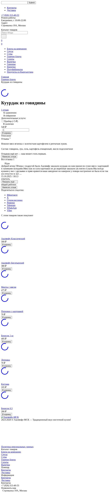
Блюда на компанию (17, 49)
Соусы (10, 51)
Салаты (10, 59)
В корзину (6, 133)
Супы (9, 54)
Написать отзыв (9, 157)
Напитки (11, 67)
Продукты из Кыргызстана (20, 72)
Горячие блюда (14, 56)
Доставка (11, 10)
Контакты (11, 7)
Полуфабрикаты (15, 69)
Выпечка (11, 61)
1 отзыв (5, 110)
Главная (5, 77)
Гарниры (11, 64)
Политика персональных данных (17, 446)
